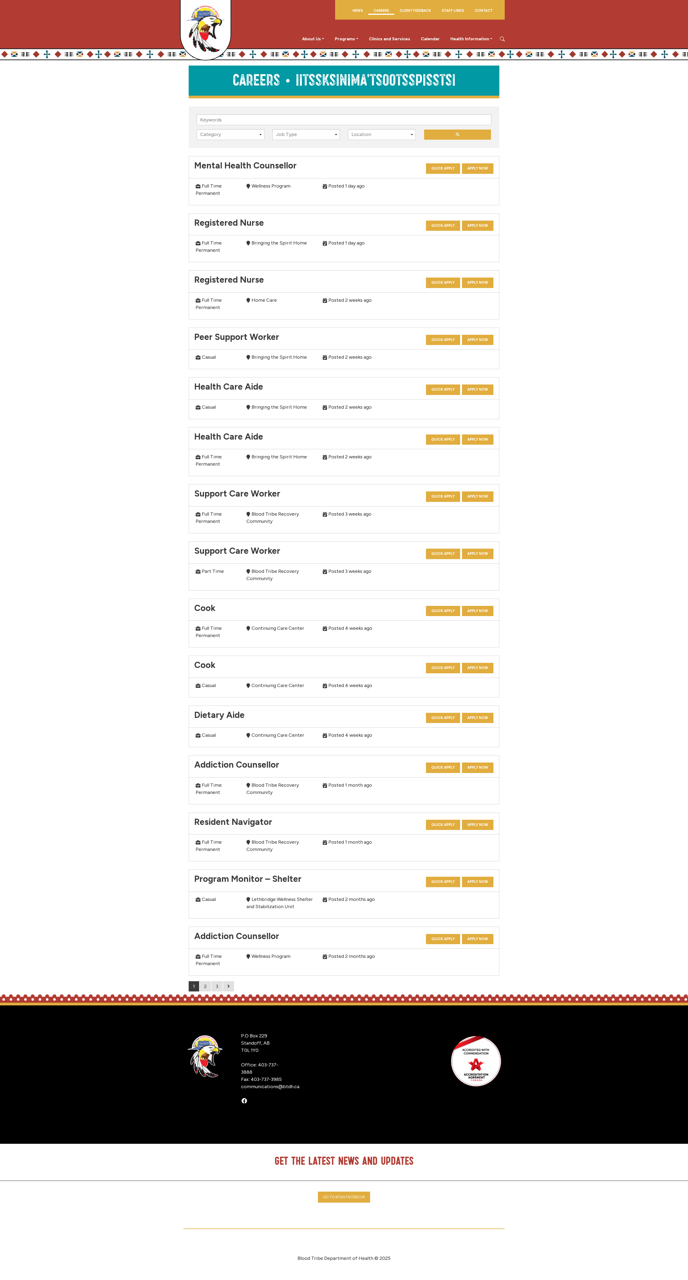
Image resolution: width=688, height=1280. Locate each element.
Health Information (469, 38)
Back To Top (663, 1267)
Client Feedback (415, 11)
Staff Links (453, 11)
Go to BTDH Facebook (344, 1197)
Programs (345, 38)
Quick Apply (443, 168)
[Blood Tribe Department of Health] (205, 30)
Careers (381, 11)
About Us (311, 38)
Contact (484, 11)
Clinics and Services (389, 38)
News (358, 11)
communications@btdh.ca (270, 1087)
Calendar (430, 38)
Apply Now (477, 168)
